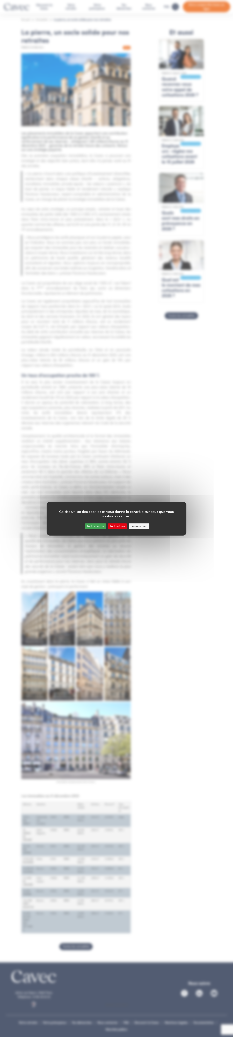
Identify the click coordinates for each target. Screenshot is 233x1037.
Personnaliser (139, 526)
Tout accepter (95, 526)
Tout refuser (117, 526)
